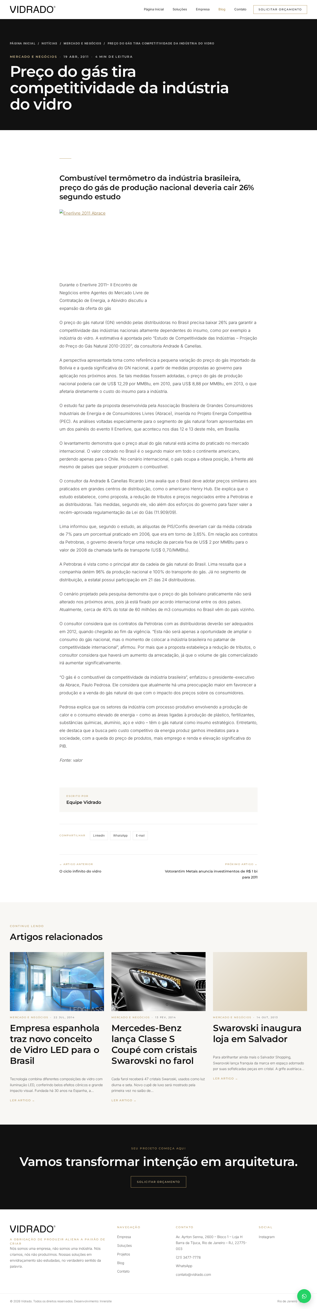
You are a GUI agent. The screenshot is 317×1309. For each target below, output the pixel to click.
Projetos (123, 1254)
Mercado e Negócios (82, 43)
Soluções (180, 9)
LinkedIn (99, 835)
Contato (240, 9)
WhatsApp (120, 835)
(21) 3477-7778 (188, 1257)
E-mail (140, 835)
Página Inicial (154, 9)
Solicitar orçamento (280, 9)
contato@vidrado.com (193, 1274)
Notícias (49, 43)
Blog (221, 9)
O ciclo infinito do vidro (80, 871)
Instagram (267, 1237)
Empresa (203, 9)
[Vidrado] (32, 9)
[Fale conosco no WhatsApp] (304, 1296)
